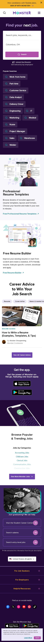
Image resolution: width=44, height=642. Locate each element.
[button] (22, 54)
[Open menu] (39, 13)
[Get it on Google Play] (30, 625)
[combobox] (22, 35)
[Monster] (22, 12)
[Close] (41, 2)
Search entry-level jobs (15, 542)
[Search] (4, 12)
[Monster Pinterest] (30, 607)
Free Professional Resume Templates (20, 214)
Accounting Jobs (22, 453)
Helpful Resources (22, 588)
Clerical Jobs (22, 460)
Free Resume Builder (12, 273)
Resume (7, 301)
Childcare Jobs (22, 456)
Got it (37, 638)
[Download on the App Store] (12, 625)
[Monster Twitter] (14, 607)
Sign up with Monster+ (20, 6)
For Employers (22, 580)
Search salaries (12, 532)
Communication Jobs (22, 464)
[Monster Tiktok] (35, 607)
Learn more (28, 638)
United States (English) (22, 559)
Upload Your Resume (23, 62)
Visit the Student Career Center (19, 523)
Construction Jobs (22, 468)
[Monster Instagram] (19, 607)
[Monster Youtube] (24, 607)
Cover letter (20, 301)
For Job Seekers (22, 571)
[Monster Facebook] (8, 607)
